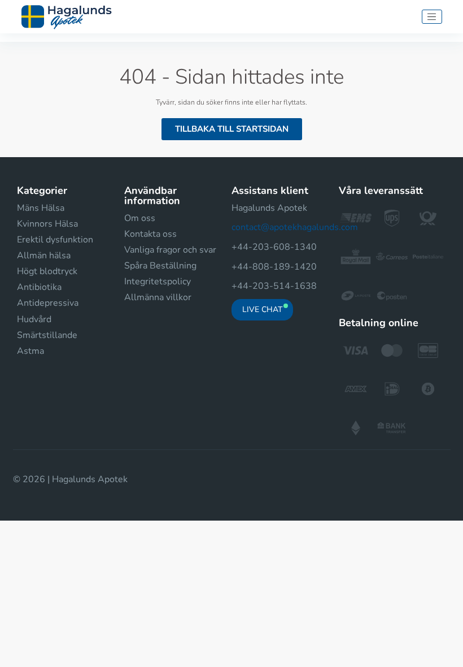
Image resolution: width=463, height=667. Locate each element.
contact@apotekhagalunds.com (294, 227)
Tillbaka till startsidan (232, 129)
